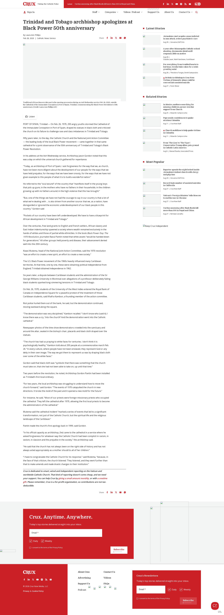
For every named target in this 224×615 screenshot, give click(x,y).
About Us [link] (169, 12)
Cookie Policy (38, 591)
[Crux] (29, 4)
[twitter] (172, 4)
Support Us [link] (153, 12)
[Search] (196, 12)
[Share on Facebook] (107, 38)
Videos (107, 578)
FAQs (106, 584)
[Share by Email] (120, 38)
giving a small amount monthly (73, 478)
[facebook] (163, 4)
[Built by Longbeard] (220, 612)
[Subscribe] (190, 4)
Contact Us (184, 12)
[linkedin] (168, 4)
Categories (110, 12)
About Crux (84, 572)
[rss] (185, 4)
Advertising (84, 578)
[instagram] (181, 4)
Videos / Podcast (132, 12)
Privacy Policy (57, 547)
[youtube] (176, 4)
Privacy (26, 591)
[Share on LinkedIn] (111, 38)
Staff (94, 12)
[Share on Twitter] (116, 38)
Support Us (84, 584)
